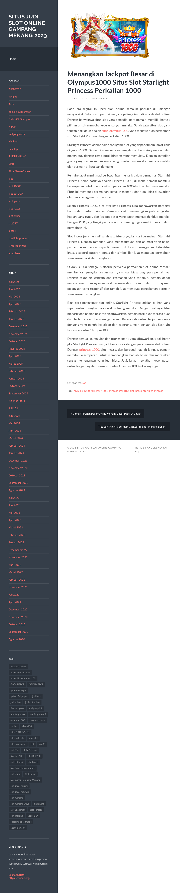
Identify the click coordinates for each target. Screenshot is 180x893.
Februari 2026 (17, 311)
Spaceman (33, 815)
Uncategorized (17, 245)
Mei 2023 (14, 512)
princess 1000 (89, 349)
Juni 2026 (14, 289)
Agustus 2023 (17, 490)
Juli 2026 (14, 281)
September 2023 (18, 482)
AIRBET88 (15, 89)
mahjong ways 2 (38, 714)
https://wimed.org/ (19, 877)
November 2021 (18, 587)
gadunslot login (18, 690)
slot (11, 178)
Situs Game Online (19, 171)
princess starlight (118, 390)
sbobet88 (27, 726)
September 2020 (18, 631)
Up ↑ (136, 451)
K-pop (12, 126)
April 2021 (15, 602)
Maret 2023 (16, 527)
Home (13, 59)
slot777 (13, 223)
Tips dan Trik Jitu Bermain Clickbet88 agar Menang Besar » (132, 426)
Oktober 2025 (17, 341)
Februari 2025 (17, 371)
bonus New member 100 (23, 678)
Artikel (13, 96)
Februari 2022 (17, 579)
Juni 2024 (14, 415)
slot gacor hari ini (19, 785)
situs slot (33, 738)
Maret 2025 (16, 363)
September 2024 (18, 393)
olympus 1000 (18, 720)
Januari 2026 (16, 318)
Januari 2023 (16, 542)
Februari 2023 (17, 535)
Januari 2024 (16, 452)
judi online (16, 702)
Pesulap (13, 149)
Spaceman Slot (18, 827)
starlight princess (19, 238)
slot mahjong (17, 797)
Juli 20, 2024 (75, 98)
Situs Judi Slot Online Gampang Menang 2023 (28, 26)
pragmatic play (37, 720)
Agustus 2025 (17, 348)
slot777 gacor (30, 750)
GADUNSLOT (17, 684)
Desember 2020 (18, 609)
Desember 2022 (18, 549)
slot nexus (14, 208)
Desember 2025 (18, 326)
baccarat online (18, 666)
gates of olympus (19, 696)
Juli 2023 (14, 497)
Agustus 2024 (17, 400)
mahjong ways (17, 134)
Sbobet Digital (17, 874)
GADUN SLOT (36, 684)
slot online (15, 215)
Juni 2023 (14, 505)
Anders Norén (157, 447)
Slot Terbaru (36, 809)
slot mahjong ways (20, 803)
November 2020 (18, 617)
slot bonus (33, 762)
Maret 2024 (16, 438)
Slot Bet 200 (34, 756)
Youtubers (14, 253)
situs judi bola (17, 738)
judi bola (36, 696)
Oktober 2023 (17, 475)
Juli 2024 (14, 408)
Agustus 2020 (17, 639)
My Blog (13, 141)
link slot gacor (17, 708)
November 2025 (18, 333)
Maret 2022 (16, 572)
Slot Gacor (30, 774)
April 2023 (15, 520)
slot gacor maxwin (20, 791)
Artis (11, 104)
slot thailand (17, 815)
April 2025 (15, 356)
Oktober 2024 (17, 385)
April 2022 (15, 564)
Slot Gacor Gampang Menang (25, 779)
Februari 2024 (17, 445)
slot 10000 (15, 186)
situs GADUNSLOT (20, 732)
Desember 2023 (18, 460)
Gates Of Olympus (19, 119)
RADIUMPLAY (17, 156)
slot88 (12, 230)
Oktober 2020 (17, 624)
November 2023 (18, 467)
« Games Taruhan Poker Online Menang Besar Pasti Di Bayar (106, 413)
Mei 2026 (14, 296)
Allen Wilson (98, 98)
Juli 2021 (14, 594)
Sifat (11, 163)
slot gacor (14, 201)
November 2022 (18, 557)
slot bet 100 (16, 193)
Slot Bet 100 (17, 756)
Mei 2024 (14, 423)
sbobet (14, 726)
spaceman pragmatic (21, 821)
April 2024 (15, 430)
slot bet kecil (17, 762)
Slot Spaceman (18, 809)
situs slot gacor (18, 744)
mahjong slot (35, 708)
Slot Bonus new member (23, 768)
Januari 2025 (16, 378)
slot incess (136, 390)
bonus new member (20, 111)
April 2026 (15, 304)
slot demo (15, 774)
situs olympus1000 (115, 131)
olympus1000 (82, 390)
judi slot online (32, 702)
